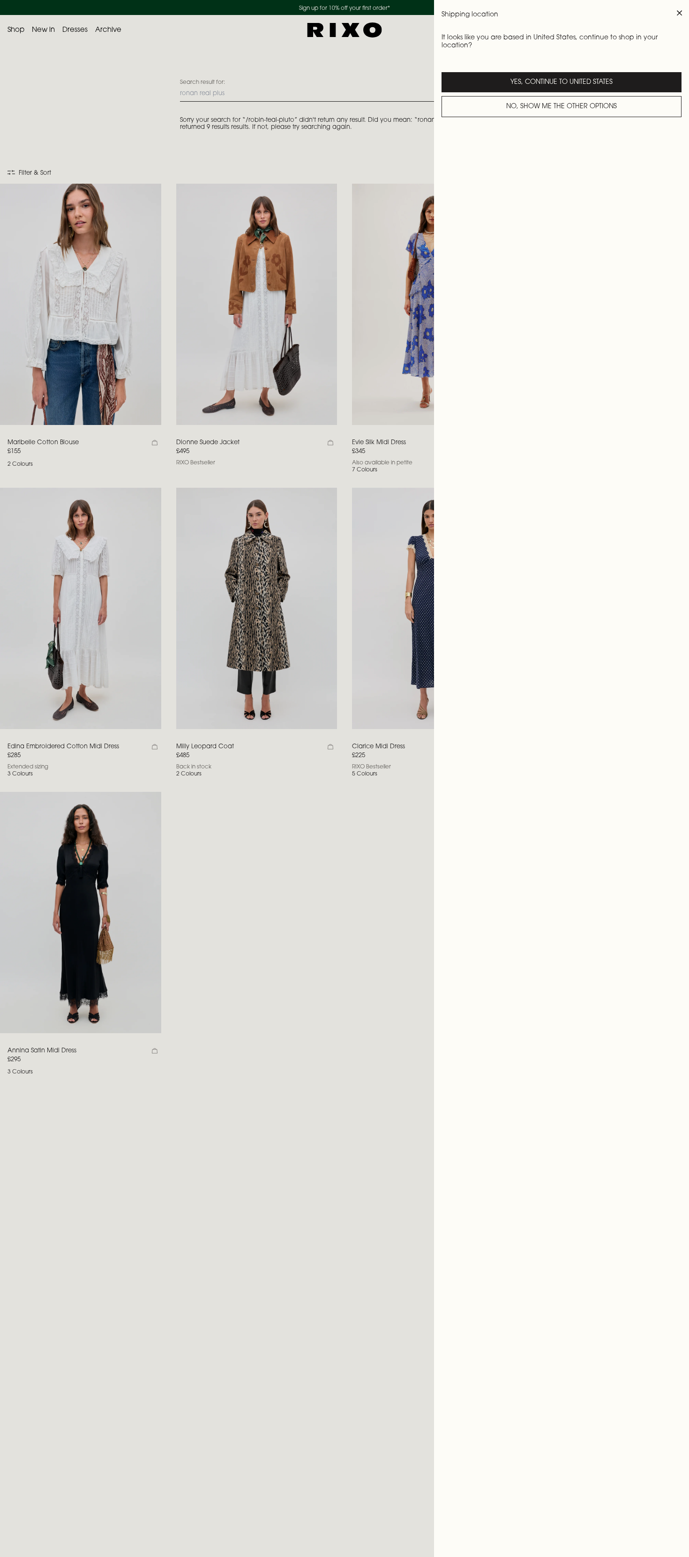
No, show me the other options (561, 107)
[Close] (679, 13)
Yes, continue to (561, 82)
